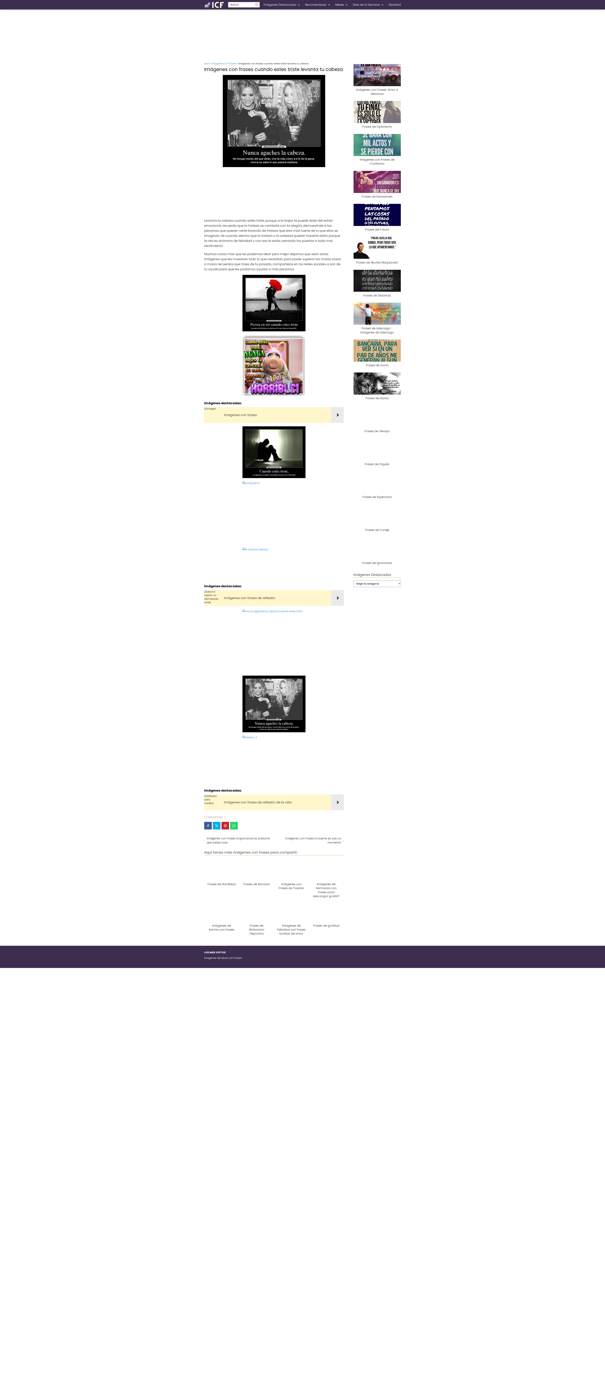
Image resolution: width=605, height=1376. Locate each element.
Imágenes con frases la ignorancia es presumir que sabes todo (238, 840)
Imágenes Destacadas (280, 5)
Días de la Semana (366, 5)
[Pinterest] (225, 825)
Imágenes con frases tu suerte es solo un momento (313, 840)
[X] (216, 825)
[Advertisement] (302, 36)
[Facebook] (208, 825)
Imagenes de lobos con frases (223, 958)
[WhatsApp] (234, 825)
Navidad (395, 5)
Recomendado (315, 5)
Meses (339, 5)
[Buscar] (256, 4)
